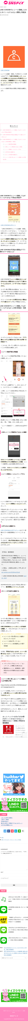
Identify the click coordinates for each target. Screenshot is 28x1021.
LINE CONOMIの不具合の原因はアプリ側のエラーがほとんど (14, 135)
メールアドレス (5, 878)
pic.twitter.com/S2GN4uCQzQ (11, 572)
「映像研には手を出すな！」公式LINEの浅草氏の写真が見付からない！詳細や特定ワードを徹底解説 (18, 919)
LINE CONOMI (5, 70)
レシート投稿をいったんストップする (12, 149)
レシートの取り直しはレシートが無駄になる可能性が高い (14, 158)
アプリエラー (7, 839)
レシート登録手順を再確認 (9, 144)
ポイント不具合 (18, 839)
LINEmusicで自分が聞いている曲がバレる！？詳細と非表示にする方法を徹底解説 (18, 899)
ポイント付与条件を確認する (10, 154)
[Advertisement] (14, 31)
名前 (2, 872)
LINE (2, 837)
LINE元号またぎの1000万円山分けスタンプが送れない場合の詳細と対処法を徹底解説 (18, 930)
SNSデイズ (14, 1016)
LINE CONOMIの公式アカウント (10, 530)
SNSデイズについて (7, 1010)
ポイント (12, 839)
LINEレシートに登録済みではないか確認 (12, 146)
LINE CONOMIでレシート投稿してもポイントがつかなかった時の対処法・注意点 (14, 140)
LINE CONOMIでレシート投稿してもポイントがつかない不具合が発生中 (14, 131)
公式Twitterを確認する (9, 152)
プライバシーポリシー (17, 1010)
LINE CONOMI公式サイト (8, 225)
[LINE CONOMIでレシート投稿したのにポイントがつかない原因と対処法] (15, 831)
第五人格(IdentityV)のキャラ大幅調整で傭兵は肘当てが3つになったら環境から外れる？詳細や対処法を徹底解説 (15, 953)
